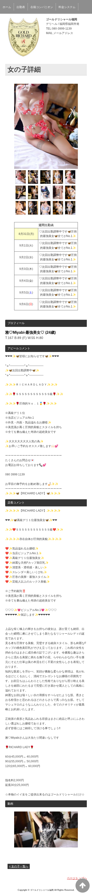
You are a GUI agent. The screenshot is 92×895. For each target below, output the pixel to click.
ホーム (7, 7)
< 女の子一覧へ (18, 866)
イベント (8, 20)
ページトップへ (77, 878)
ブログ (23, 20)
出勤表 (21, 7)
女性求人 (39, 20)
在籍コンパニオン (41, 7)
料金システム (67, 7)
